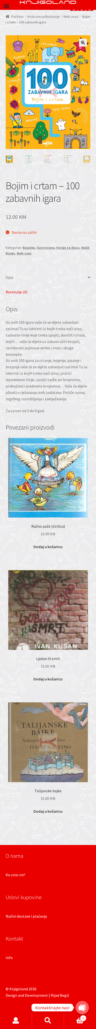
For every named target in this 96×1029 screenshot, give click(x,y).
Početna (17, 16)
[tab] (48, 277)
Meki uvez (71, 16)
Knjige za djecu (68, 247)
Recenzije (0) (16, 291)
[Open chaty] (82, 1007)
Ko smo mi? (15, 874)
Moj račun (16, 1020)
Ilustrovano (46, 247)
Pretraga (48, 1020)
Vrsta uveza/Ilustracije (43, 16)
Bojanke (29, 247)
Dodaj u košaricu (48, 546)
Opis (9, 277)
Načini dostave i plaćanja (26, 916)
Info (9, 957)
